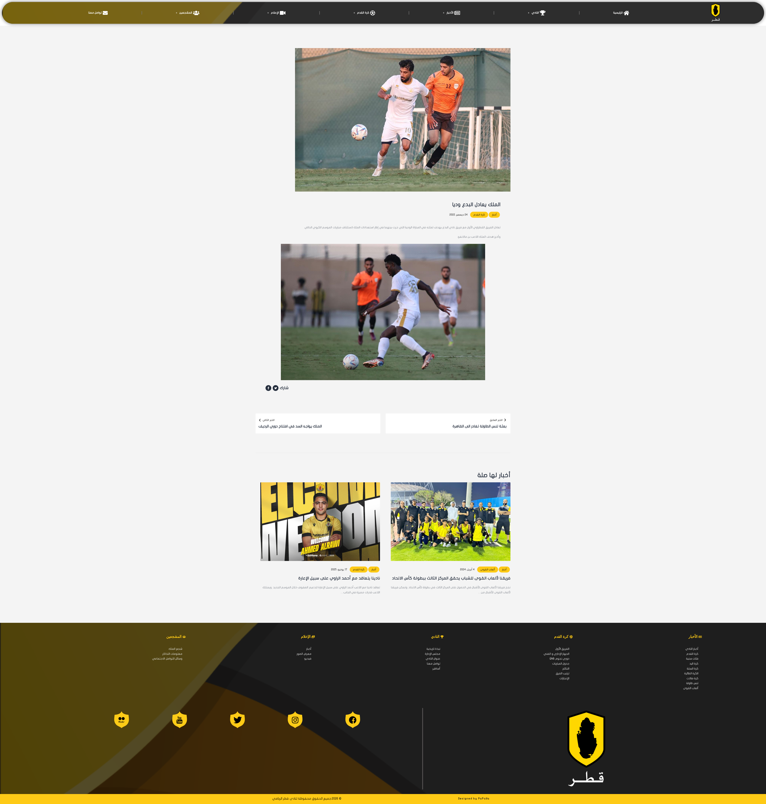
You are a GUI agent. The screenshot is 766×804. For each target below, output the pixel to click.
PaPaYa (484, 798)
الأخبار (450, 12)
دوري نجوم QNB (559, 658)
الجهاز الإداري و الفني (556, 653)
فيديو (307, 658)
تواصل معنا (95, 12)
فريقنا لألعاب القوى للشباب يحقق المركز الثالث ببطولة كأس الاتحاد (451, 578)
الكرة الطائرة (691, 673)
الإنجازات (564, 678)
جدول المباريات (560, 663)
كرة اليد (693, 663)
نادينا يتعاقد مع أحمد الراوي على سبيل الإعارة (339, 578)
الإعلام (275, 12)
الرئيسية (618, 12)
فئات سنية (692, 658)
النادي (535, 12)
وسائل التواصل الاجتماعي (167, 658)
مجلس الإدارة (432, 653)
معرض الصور (304, 653)
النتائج (565, 668)
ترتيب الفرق (562, 673)
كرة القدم (363, 12)
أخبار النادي (691, 648)
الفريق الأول (562, 648)
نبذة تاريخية (433, 648)
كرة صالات (692, 678)
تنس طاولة (692, 683)
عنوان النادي (433, 658)
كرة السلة (692, 668)
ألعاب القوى (487, 569)
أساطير (436, 668)
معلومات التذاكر (172, 653)
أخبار (494, 214)
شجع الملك (175, 648)
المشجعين (185, 12)
